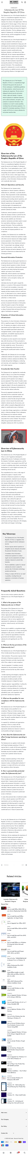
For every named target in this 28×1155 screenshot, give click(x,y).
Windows (9, 986)
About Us (3, 1123)
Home (2, 1116)
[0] (17, 1152)
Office (8, 907)
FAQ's (2, 1128)
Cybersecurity (14, 8)
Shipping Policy (5, 1130)
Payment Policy (5, 1135)
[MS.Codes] (14, 2)
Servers (3, 1121)
